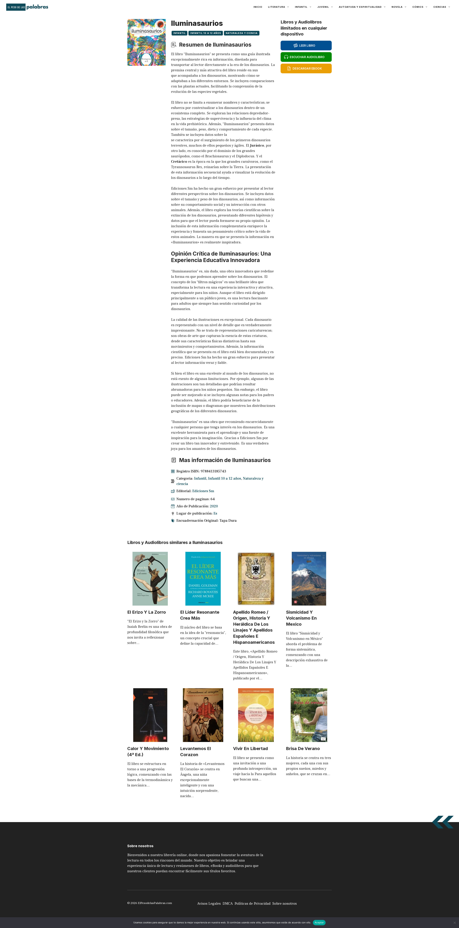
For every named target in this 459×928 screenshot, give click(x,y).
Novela (397, 6)
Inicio (258, 6)
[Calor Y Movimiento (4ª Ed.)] (150, 739)
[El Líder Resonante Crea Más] (203, 603)
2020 (214, 506)
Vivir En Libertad (250, 748)
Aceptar (319, 922)
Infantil (301, 6)
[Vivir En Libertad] (256, 739)
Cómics (417, 6)
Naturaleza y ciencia (242, 33)
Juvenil (323, 6)
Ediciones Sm (203, 491)
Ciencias (439, 6)
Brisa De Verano (303, 748)
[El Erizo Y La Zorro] (150, 603)
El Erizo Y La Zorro (146, 612)
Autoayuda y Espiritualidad (360, 6)
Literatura (276, 6)
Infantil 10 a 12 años (205, 33)
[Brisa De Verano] (309, 739)
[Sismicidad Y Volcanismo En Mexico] (309, 603)
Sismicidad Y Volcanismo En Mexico (301, 618)
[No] (454, 922)
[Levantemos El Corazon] (203, 739)
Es (215, 513)
